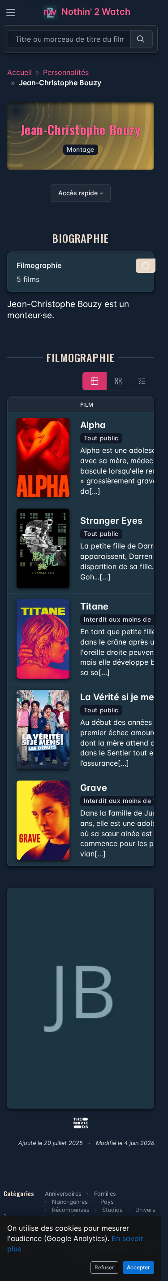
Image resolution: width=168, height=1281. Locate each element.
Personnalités (66, 72)
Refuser (104, 1267)
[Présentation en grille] (118, 381)
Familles (105, 1193)
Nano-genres (70, 1201)
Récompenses (71, 1209)
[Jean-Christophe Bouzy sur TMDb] (80, 1122)
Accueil (19, 72)
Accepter (138, 1267)
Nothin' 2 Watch (94, 11)
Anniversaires (63, 1193)
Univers (145, 1209)
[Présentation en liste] (142, 381)
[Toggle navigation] (11, 12)
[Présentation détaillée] (94, 381)
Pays (107, 1201)
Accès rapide (78, 193)
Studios (112, 1209)
